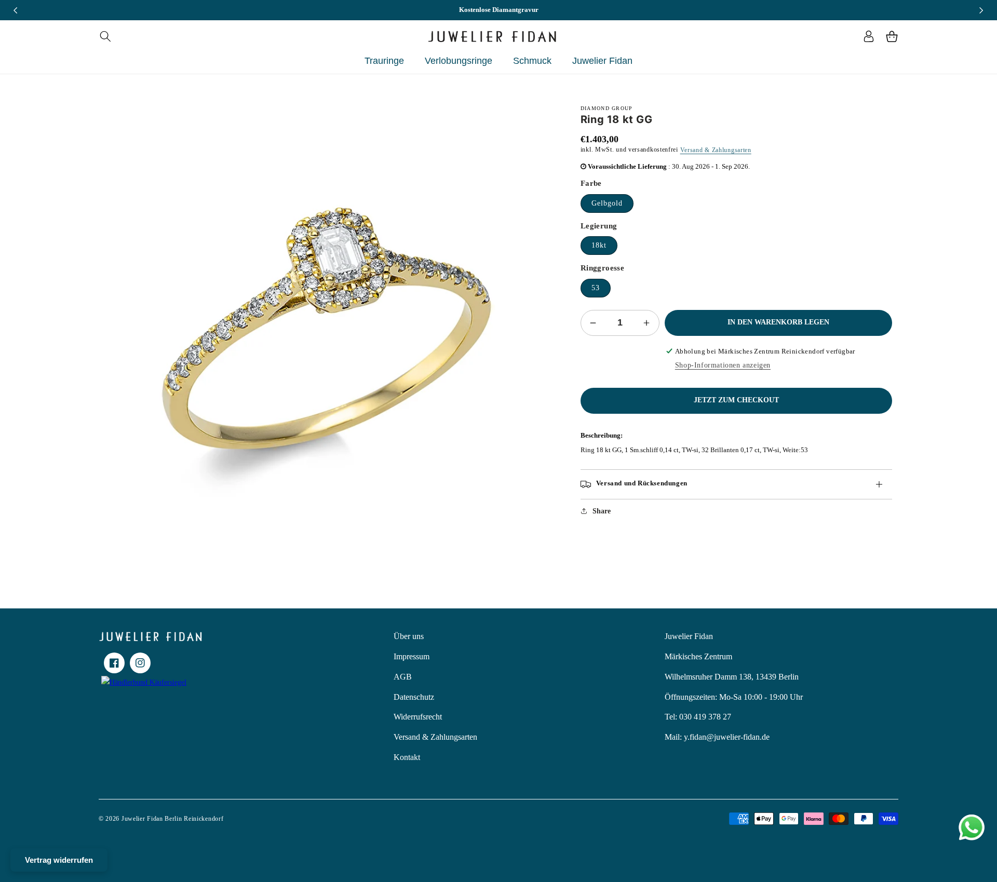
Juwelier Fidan (689, 636)
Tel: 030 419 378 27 (698, 716)
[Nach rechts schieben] (981, 10)
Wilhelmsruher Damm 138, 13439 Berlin (732, 676)
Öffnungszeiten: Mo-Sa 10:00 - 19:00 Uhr (734, 697)
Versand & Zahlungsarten (715, 150)
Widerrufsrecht (418, 716)
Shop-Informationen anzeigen (723, 365)
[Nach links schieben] (15, 10)
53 (595, 288)
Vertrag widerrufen (59, 860)
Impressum (411, 656)
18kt (599, 245)
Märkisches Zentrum (698, 656)
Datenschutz (414, 697)
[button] (105, 36)
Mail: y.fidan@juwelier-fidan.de (717, 736)
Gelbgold (607, 203)
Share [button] (601, 511)
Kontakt (407, 757)
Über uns (409, 636)
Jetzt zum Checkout (736, 400)
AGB (403, 676)
